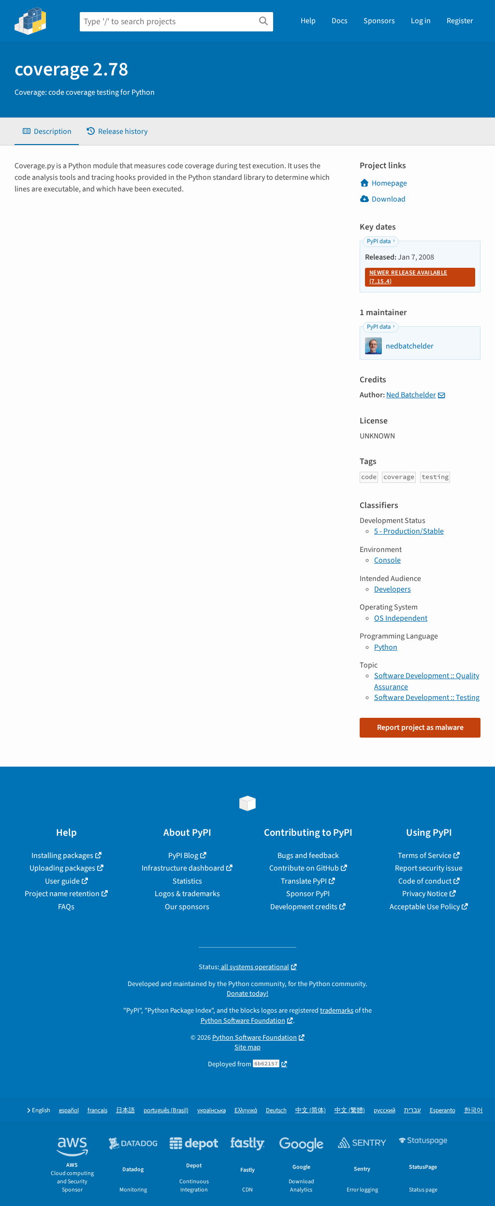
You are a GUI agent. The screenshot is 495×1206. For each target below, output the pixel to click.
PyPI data (379, 241)
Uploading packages (62, 868)
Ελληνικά (245, 1110)
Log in (421, 20)
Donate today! (247, 993)
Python (385, 647)
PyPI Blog (183, 855)
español (69, 1110)
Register (460, 20)
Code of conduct (424, 881)
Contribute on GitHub (304, 868)
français (97, 1110)
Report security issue (429, 868)
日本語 (125, 1110)
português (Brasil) (166, 1110)
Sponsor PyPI (308, 893)
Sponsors (379, 20)
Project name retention (62, 893)
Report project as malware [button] (420, 727)
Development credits (303, 906)
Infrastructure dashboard (183, 868)
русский (384, 1110)
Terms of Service (424, 855)
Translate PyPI (304, 881)
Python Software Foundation (243, 1021)
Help (308, 20)
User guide (62, 881)
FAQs (66, 906)
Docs (340, 20)
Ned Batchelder (411, 395)
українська (211, 1110)
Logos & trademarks (187, 893)
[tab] (47, 131)
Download (389, 199)
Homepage (389, 183)
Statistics (187, 881)
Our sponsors (187, 906)
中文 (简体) (310, 1110)
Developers (392, 589)
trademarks (336, 1010)
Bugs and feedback (308, 855)
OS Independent (400, 618)
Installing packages (62, 855)
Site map (247, 1047)
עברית (412, 1110)
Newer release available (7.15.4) (408, 277)
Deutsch (276, 1110)
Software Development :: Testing (427, 697)
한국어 (473, 1110)
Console (387, 560)
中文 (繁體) (350, 1110)
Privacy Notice (425, 893)
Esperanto (442, 1110)
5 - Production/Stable (409, 531)
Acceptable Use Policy (425, 906)
